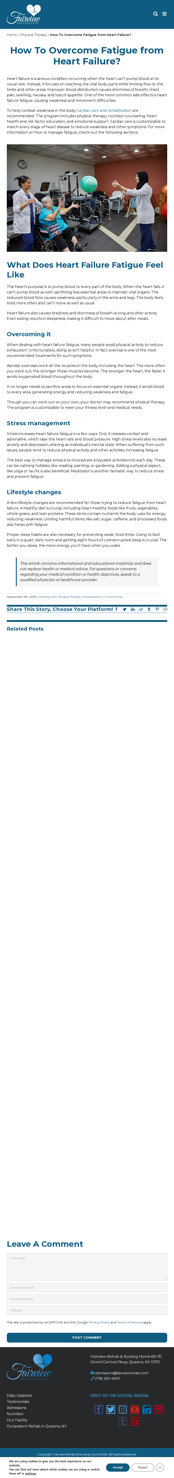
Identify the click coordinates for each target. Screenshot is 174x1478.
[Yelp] (134, 1421)
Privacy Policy (99, 1322)
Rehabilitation (92, 596)
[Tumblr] (122, 1421)
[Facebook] (98, 1409)
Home (12, 35)
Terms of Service (129, 1322)
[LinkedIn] (147, 1409)
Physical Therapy (33, 35)
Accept (118, 1467)
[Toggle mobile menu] (164, 13)
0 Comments (113, 596)
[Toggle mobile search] (155, 13)
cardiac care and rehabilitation (104, 110)
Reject (142, 1467)
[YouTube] (134, 1409)
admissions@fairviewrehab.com (122, 1373)
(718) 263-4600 (107, 1378)
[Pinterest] (159, 1409)
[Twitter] (110, 1409)
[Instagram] (122, 1409)
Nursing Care (48, 596)
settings (30, 1474)
